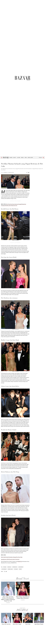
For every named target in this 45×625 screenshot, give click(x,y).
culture (18, 157)
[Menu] (1, 157)
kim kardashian (4, 569)
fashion (10, 157)
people (22, 157)
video (26, 157)
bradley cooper (10, 569)
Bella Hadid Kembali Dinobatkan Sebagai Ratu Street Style (11, 557)
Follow (40, 157)
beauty (14, 157)
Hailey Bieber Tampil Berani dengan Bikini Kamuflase (22, 597)
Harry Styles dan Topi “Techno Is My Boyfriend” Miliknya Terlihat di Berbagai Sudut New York (8, 599)
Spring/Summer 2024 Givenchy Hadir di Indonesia (10, 559)
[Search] (43, 157)
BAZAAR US (6, 172)
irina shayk (16, 569)
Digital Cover (30, 157)
